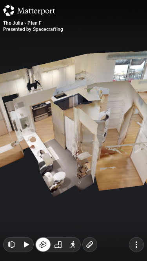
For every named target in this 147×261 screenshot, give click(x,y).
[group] (58, 244)
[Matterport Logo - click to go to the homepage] (29, 10)
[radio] (43, 245)
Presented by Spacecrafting (33, 29)
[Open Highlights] (11, 245)
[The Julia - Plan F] (73, 130)
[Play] (26, 245)
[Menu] (136, 244)
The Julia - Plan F (22, 23)
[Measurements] (89, 244)
